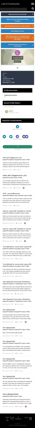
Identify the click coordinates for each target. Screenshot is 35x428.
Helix (28, 159)
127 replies (20, 322)
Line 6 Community (10, 4)
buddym (17, 213)
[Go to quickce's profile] (6, 111)
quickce (11, 111)
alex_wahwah (19, 195)
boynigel (17, 248)
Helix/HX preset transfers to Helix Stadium (17, 26)
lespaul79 (6, 159)
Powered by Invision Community (17, 425)
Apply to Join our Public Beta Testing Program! (17, 20)
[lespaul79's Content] (17, 68)
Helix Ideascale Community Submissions (16, 282)
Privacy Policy (12, 418)
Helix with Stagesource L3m (12, 158)
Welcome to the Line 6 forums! (17, 14)
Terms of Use (7, 418)
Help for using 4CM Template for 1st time (17, 211)
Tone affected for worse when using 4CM (17, 247)
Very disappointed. (9, 310)
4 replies (19, 223)
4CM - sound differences (11, 193)
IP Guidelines (18, 418)
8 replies (17, 205)
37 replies (18, 169)
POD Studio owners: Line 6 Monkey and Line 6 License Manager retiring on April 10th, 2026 (17, 37)
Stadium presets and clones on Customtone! (17, 45)
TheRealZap (18, 283)
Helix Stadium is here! (17, 31)
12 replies (19, 258)
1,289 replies (19, 293)
